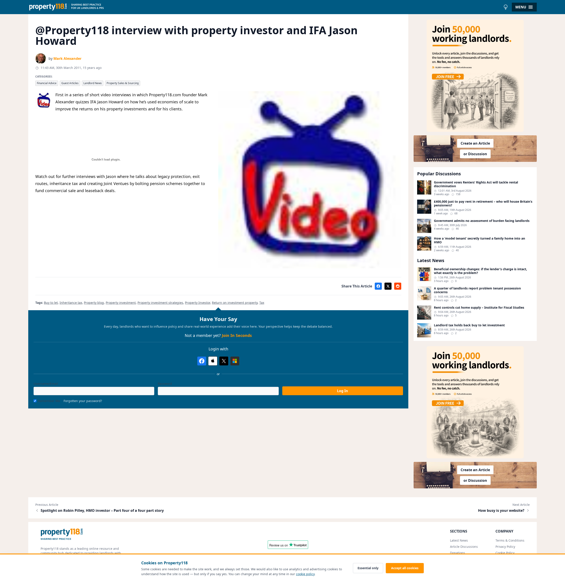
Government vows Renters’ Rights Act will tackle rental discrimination (476, 184)
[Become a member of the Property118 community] (475, 76)
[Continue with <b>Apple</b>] (212, 361)
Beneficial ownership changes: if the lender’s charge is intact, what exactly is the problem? (480, 271)
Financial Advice (46, 83)
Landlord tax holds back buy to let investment (469, 325)
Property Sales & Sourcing (123, 83)
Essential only (368, 568)
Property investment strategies (160, 302)
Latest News (459, 540)
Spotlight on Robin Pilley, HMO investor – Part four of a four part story (102, 510)
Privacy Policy (505, 546)
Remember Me (49, 401)
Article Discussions (464, 546)
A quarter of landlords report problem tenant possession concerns (477, 290)
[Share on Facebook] (378, 286)
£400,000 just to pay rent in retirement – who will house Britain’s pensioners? (483, 203)
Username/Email (46, 384)
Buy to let (51, 302)
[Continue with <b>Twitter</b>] (223, 361)
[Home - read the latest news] (264, 7)
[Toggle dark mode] (505, 7)
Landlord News (92, 83)
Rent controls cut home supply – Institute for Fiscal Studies (479, 308)
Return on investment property (235, 302)
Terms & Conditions (509, 540)
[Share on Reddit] (397, 286)
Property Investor (197, 302)
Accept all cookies (404, 568)
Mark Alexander (67, 58)
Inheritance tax (71, 302)
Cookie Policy (504, 553)
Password (165, 384)
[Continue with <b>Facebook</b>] (201, 361)
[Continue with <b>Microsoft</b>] (234, 361)
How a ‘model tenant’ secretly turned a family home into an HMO (479, 240)
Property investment (121, 302)
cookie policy (305, 574)
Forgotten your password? (83, 401)
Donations (457, 553)
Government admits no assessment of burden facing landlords (481, 221)
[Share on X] (388, 286)
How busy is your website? (501, 510)
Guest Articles (70, 83)
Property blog (94, 302)
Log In (342, 390)
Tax (261, 302)
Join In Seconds (237, 335)
